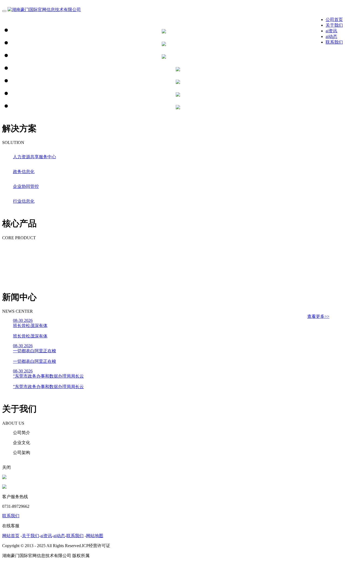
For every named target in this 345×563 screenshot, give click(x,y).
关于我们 (334, 25)
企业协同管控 (26, 186)
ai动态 (331, 36)
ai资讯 (331, 31)
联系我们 (334, 42)
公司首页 (334, 19)
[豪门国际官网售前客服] (4, 477)
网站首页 (10, 535)
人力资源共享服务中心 (34, 156)
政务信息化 (23, 171)
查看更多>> (318, 316)
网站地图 (94, 535)
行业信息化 (23, 201)
